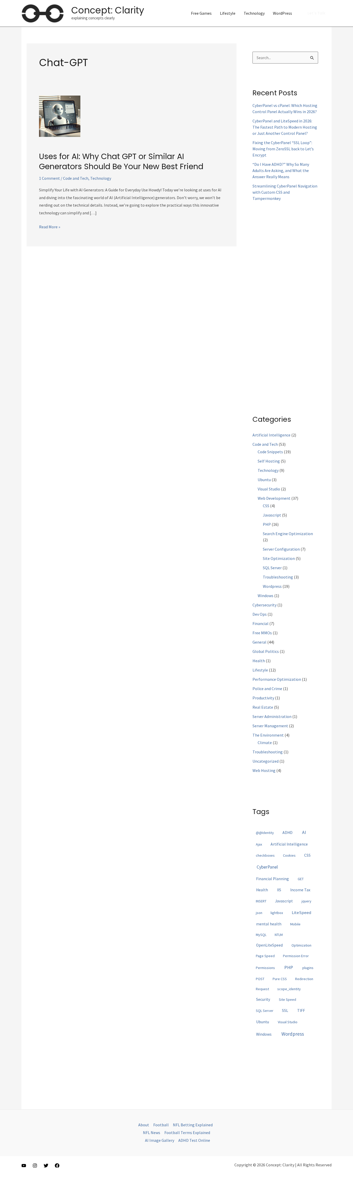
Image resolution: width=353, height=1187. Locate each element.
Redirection (304, 979)
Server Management (270, 725)
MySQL (261, 934)
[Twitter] (46, 1165)
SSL (285, 1010)
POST (260, 979)
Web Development (274, 498)
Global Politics (265, 651)
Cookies (289, 855)
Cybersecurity (264, 604)
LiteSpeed (301, 912)
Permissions (265, 967)
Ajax (259, 844)
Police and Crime (267, 688)
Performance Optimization (276, 679)
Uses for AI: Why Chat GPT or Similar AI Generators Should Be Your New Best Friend (121, 161)
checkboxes (265, 855)
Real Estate (262, 707)
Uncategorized (265, 761)
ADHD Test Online (194, 1140)
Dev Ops (259, 614)
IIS (279, 889)
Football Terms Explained (187, 1132)
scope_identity (289, 989)
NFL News (151, 1132)
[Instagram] (35, 1165)
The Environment (268, 735)
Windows (265, 595)
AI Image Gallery (159, 1140)
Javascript (272, 515)
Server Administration (271, 716)
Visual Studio (269, 488)
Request (262, 989)
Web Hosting (263, 770)
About (143, 1124)
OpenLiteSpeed (269, 945)
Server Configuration (281, 549)
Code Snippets (270, 451)
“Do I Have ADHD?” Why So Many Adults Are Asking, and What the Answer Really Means (280, 170)
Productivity (263, 697)
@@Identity (265, 832)
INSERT (261, 901)
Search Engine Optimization (288, 533)
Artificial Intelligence (271, 435)
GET (301, 879)
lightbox (277, 912)
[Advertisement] (285, 303)
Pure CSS (280, 979)
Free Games (201, 13)
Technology (254, 13)
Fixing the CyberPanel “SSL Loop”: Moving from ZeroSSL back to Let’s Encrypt (283, 149)
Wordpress (272, 586)
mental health (268, 924)
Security (263, 999)
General (259, 642)
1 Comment (49, 178)
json (259, 912)
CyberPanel (267, 867)
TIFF (301, 1010)
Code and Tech (75, 178)
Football (161, 1124)
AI (304, 832)
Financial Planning (272, 878)
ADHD (287, 832)
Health (258, 660)
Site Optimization (279, 558)
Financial (260, 623)
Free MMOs (262, 632)
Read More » (49, 227)
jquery (306, 901)
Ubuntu (264, 479)
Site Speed (287, 999)
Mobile (295, 924)
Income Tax (300, 889)
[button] (316, 13)
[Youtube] (23, 1165)
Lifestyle (227, 13)
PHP (267, 524)
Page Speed (265, 956)
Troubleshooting (278, 577)
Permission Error (296, 956)
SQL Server (272, 567)
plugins (307, 967)
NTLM (279, 934)
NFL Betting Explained (193, 1124)
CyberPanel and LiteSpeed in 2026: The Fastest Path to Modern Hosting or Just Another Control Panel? (284, 127)
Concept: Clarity (107, 10)
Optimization (301, 945)
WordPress (282, 13)
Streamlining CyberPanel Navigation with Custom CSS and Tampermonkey (284, 192)
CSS (266, 505)
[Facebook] (57, 1165)
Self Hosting (269, 461)
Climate (265, 742)
